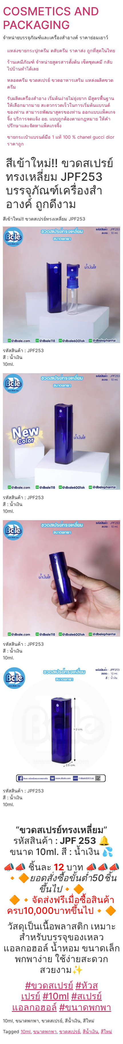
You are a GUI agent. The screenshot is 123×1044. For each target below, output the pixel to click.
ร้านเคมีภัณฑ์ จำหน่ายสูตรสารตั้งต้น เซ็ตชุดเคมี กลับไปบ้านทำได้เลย (59, 65)
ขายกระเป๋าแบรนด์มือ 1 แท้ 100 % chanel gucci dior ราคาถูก (60, 140)
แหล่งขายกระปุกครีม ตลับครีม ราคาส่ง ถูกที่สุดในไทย (61, 50)
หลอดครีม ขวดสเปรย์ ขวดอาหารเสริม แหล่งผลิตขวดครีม (60, 83)
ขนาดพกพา (45, 1031)
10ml (26, 1031)
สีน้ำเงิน (90, 1031)
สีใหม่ (106, 1031)
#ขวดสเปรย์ (49, 985)
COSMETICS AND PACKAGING (51, 18)
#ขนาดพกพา (85, 1007)
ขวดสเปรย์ (69, 1031)
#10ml (56, 996)
